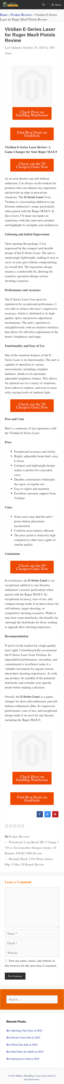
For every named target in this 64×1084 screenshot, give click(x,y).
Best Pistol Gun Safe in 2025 (22, 1044)
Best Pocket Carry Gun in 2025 (23, 1037)
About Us (51, 1075)
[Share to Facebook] (40, 816)
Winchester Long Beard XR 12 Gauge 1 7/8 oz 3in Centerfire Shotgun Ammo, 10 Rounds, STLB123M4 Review (32, 847)
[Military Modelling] (11, 4)
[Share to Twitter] (47, 816)
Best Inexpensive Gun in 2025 (22, 1058)
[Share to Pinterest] (55, 816)
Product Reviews (21, 15)
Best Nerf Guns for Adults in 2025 (25, 1051)
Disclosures (33, 1079)
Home (4, 15)
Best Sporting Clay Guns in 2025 (24, 1030)
